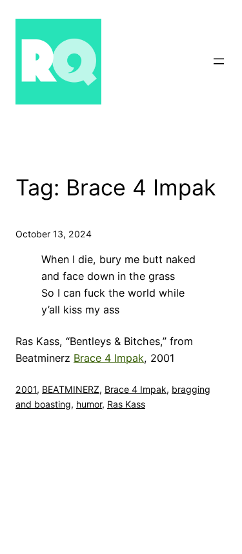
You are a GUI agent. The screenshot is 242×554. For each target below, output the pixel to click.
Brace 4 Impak (109, 357)
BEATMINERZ (70, 389)
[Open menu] (219, 61)
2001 (26, 389)
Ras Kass (126, 404)
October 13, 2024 (53, 233)
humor (89, 404)
